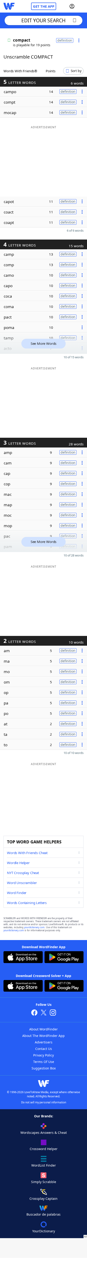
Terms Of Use (43, 1061)
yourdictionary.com (34, 927)
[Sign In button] (72, 6)
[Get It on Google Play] (64, 957)
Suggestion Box (44, 1068)
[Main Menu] (81, 6)
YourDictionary (43, 1231)
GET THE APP (43, 6)
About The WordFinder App (43, 1035)
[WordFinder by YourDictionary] (9, 6)
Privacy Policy (43, 1055)
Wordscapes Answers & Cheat (43, 1132)
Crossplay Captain (43, 1198)
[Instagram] (53, 1013)
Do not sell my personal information (43, 1102)
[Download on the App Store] (23, 957)
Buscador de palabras (43, 1214)
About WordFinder (43, 1029)
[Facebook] (34, 1013)
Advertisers (43, 1042)
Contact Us (43, 1048)
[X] (43, 1013)
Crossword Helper (44, 1149)
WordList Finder (43, 1165)
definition (64, 40)
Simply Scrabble (43, 1182)
